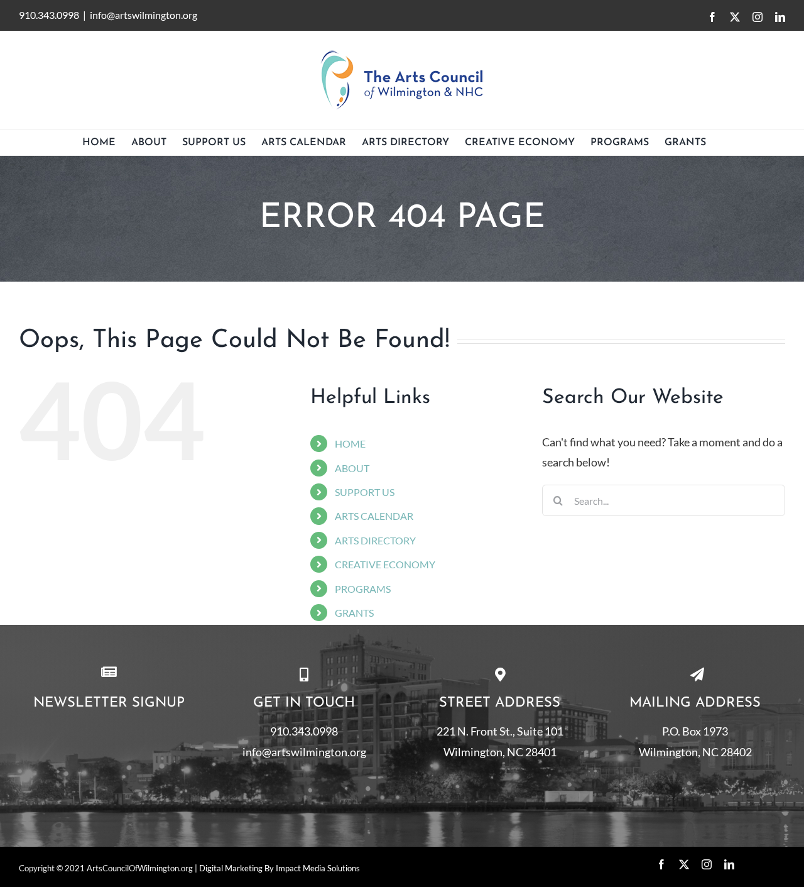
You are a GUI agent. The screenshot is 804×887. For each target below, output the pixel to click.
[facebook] (661, 864)
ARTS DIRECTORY (375, 540)
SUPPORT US (364, 492)
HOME (350, 443)
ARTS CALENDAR (374, 516)
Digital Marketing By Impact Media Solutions (279, 868)
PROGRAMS (363, 589)
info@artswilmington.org (143, 15)
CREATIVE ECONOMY (385, 564)
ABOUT (352, 468)
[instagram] (707, 864)
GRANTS (354, 613)
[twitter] (684, 864)
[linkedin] (729, 864)
